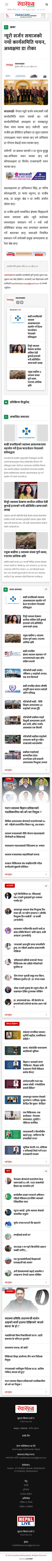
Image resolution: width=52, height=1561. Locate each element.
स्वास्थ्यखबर (8, 275)
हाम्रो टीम (26, 1436)
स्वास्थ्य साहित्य (26, 1494)
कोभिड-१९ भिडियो (26, 1507)
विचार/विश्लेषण (12, 1024)
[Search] (47, 5)
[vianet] (26, 254)
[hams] (26, 76)
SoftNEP (29, 1558)
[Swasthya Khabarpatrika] (26, 4)
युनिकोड (26, 1489)
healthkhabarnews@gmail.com (25, 283)
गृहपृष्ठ (26, 1485)
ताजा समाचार (15, 590)
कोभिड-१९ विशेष (26, 1502)
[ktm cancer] (26, 183)
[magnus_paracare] (26, 15)
